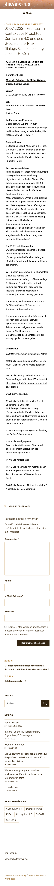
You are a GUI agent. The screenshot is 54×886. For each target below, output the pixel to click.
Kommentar (11, 539)
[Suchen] (45, 703)
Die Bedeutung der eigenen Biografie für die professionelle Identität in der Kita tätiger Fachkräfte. (25, 757)
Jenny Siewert (34, 24)
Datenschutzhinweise (16, 859)
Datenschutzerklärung (15, 875)
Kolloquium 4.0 (24, 814)
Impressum (10, 853)
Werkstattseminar (14, 744)
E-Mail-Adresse (13, 596)
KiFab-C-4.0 (17, 4)
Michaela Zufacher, (16, 80)
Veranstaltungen (20, 506)
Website (9, 611)
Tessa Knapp (11, 787)
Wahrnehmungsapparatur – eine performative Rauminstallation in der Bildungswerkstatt (24, 774)
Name (8, 580)
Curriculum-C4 (14, 808)
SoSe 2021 (12, 820)
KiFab (9, 814)
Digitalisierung (34, 808)
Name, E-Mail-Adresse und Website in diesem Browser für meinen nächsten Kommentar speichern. (26, 631)
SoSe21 (40, 814)
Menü (29, 13)
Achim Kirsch (11, 722)
